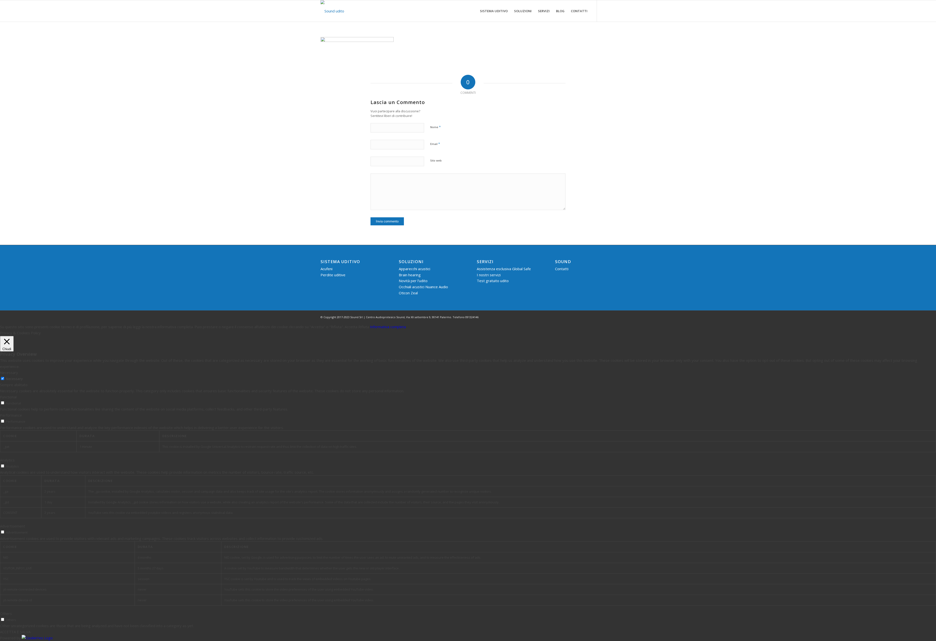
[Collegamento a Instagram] (611, 10)
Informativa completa (388, 326)
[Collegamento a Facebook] (604, 10)
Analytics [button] (7, 460)
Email (435, 144)
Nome (435, 127)
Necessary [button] (9, 372)
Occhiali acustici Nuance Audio (423, 286)
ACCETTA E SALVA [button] (15, 631)
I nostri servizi (489, 274)
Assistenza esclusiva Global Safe (504, 268)
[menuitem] (494, 11)
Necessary (14, 378)
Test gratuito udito (493, 280)
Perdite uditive (333, 274)
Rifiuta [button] (363, 326)
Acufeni (326, 268)
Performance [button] (11, 415)
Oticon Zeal (408, 292)
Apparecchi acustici (414, 268)
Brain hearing (410, 274)
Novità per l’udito (413, 280)
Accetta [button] (351, 326)
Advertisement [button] (12, 526)
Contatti (561, 268)
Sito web (436, 160)
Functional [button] (8, 396)
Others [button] (6, 613)
